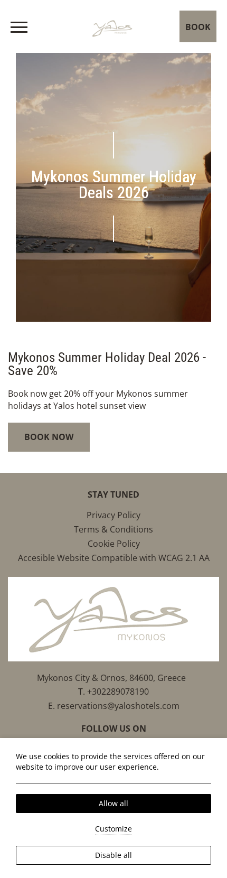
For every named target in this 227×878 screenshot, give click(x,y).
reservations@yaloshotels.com (118, 706)
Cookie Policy (114, 543)
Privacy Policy (113, 515)
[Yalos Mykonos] (113, 26)
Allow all (113, 803)
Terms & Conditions (113, 529)
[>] (19, 27)
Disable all (113, 855)
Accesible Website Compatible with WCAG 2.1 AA (114, 558)
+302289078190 (118, 691)
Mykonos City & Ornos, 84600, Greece (113, 678)
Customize (113, 829)
